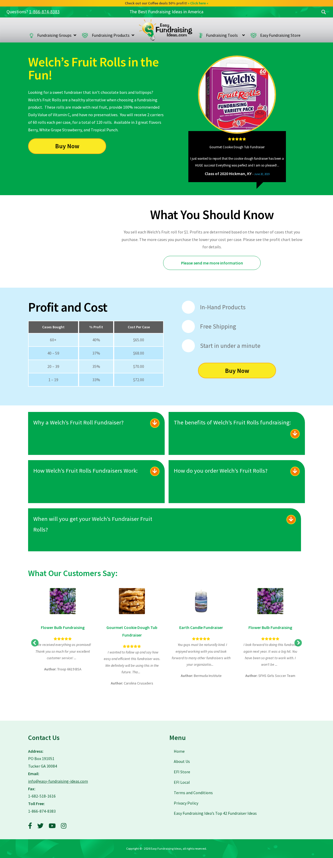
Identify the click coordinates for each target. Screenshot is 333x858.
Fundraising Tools (223, 35)
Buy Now (67, 146)
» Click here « (198, 3)
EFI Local (182, 782)
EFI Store (182, 771)
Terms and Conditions (193, 792)
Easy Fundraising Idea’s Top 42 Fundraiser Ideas (215, 813)
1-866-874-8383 (44, 12)
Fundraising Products (111, 35)
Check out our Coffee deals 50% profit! (166, 3)
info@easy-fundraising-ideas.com (58, 781)
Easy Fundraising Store (280, 35)
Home (166, 29)
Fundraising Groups (54, 35)
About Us (182, 761)
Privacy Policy (186, 803)
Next (283, 156)
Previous (191, 156)
